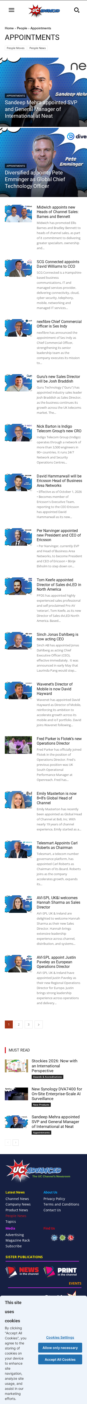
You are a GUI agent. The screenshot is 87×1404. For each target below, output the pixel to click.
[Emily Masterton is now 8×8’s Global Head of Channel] (18, 800)
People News (37, 48)
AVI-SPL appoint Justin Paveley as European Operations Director (56, 962)
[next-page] (39, 1024)
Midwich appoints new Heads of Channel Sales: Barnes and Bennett (58, 212)
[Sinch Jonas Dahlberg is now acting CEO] (18, 640)
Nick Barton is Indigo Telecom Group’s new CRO (59, 428)
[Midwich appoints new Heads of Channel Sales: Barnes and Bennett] (18, 213)
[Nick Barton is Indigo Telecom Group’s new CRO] (18, 432)
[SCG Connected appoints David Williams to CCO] (18, 268)
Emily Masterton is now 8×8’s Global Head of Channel (57, 798)
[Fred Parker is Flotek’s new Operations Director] (18, 745)
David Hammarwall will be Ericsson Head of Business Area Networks (59, 481)
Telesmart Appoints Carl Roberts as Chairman (57, 845)
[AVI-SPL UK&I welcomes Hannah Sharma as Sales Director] (18, 904)
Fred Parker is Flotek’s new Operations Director (59, 741)
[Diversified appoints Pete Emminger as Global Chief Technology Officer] (43, 162)
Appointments (16, 95)
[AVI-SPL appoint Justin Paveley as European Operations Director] (18, 963)
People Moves (15, 48)
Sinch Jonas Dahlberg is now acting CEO (57, 636)
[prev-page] (8, 1142)
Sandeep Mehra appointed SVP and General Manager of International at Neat (56, 1121)
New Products (41, 1104)
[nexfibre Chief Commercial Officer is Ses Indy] (18, 328)
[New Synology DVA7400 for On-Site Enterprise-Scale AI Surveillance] (16, 1094)
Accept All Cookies (60, 1359)
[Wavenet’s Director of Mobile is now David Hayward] (18, 690)
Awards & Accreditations (47, 1076)
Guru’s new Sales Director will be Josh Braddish (58, 378)
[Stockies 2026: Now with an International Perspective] (16, 1065)
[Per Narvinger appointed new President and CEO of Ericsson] (18, 537)
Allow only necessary (60, 1348)
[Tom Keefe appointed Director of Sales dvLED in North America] (18, 586)
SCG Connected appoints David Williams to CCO (58, 264)
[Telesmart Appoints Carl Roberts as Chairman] (18, 849)
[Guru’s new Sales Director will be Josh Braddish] (18, 383)
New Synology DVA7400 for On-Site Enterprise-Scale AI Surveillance (57, 1094)
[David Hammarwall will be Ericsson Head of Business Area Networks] (18, 482)
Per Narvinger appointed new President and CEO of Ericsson (59, 535)
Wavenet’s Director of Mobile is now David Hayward (55, 689)
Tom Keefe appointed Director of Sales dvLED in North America (59, 584)
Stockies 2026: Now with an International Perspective (54, 1065)
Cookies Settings (60, 1337)
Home (9, 28)
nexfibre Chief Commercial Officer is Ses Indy (59, 323)
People (22, 28)
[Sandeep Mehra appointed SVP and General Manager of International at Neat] (43, 92)
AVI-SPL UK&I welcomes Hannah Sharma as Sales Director (58, 902)
